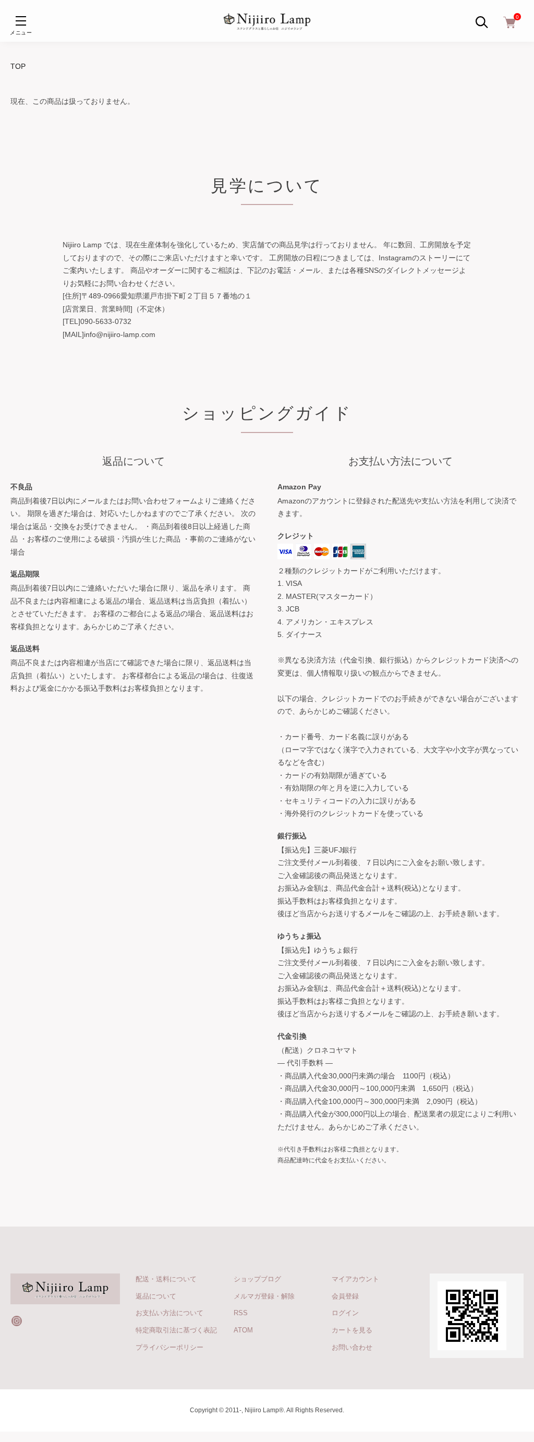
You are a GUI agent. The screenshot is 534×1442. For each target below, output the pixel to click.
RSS (241, 1313)
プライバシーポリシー (169, 1347)
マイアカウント (355, 1279)
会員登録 (345, 1296)
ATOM (243, 1330)
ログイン (345, 1313)
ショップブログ (257, 1279)
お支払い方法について (169, 1313)
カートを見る (352, 1330)
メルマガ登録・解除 (264, 1296)
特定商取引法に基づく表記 (176, 1330)
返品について (156, 1296)
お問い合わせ (352, 1347)
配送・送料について (166, 1279)
